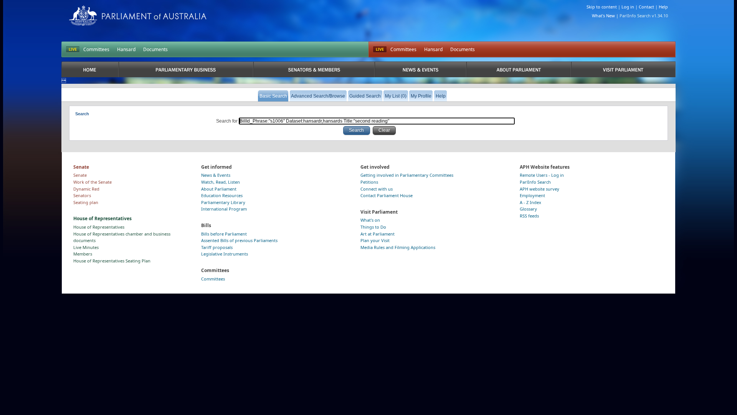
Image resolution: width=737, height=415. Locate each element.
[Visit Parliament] (623, 69)
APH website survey (539, 189)
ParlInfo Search (535, 182)
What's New (603, 15)
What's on (370, 220)
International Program (224, 209)
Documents (155, 49)
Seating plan (85, 202)
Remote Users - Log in (542, 175)
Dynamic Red (86, 189)
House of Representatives (98, 227)
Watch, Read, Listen (220, 182)
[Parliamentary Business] (186, 69)
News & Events (215, 175)
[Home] (90, 69)
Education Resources (222, 195)
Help (663, 7)
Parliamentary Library (223, 202)
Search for (227, 121)
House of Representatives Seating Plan (111, 261)
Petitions (369, 182)
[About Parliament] (518, 69)
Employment (532, 195)
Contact (646, 7)
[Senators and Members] (314, 69)
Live (380, 49)
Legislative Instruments (224, 254)
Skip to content (602, 7)
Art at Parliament (377, 234)
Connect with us (376, 189)
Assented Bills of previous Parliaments (239, 240)
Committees (96, 49)
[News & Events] (420, 69)
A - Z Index (530, 202)
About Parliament (218, 189)
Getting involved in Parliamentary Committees (406, 175)
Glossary (528, 209)
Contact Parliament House (386, 195)
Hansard (126, 49)
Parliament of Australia (138, 15)
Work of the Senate (92, 182)
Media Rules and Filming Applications (397, 247)
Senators (82, 195)
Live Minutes (86, 247)
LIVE (72, 49)
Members (82, 254)
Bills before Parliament (224, 234)
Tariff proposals (217, 247)
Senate (80, 175)
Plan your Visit (375, 240)
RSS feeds (529, 216)
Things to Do (373, 227)
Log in (627, 7)
